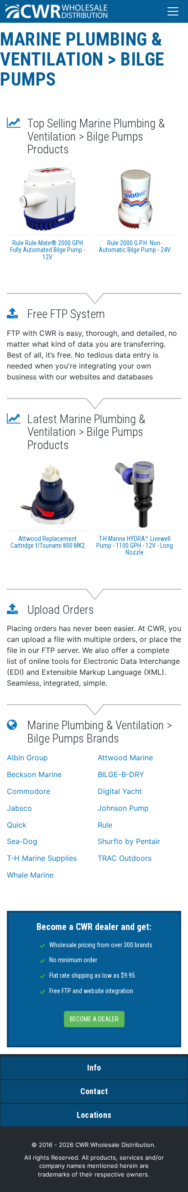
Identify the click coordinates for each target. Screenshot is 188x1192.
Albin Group (27, 757)
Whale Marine (30, 874)
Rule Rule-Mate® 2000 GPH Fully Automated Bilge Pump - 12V (47, 250)
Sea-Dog (22, 841)
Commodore (28, 791)
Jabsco (19, 808)
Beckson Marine (34, 774)
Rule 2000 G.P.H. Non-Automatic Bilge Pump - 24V (135, 246)
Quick (16, 824)
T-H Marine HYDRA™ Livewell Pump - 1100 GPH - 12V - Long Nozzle (134, 545)
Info (94, 1067)
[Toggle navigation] (172, 11)
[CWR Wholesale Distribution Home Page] (57, 11)
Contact (94, 1091)
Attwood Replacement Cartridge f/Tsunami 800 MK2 (47, 542)
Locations (94, 1115)
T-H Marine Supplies (42, 858)
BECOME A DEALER (94, 1019)
